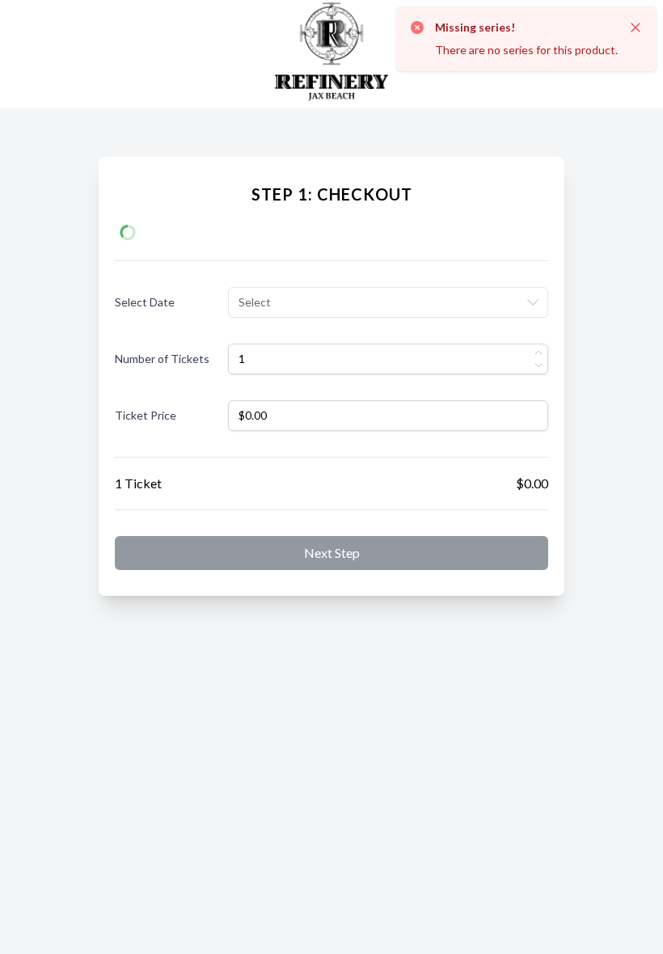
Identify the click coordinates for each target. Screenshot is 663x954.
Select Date (145, 302)
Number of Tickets (162, 358)
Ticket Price (145, 415)
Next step (332, 552)
